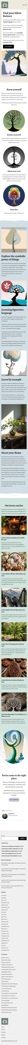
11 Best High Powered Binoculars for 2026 (13, 611)
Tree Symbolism (5, 991)
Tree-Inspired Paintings (7, 1003)
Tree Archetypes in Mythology (8, 986)
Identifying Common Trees (7, 967)
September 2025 (5, 907)
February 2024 (4, 931)
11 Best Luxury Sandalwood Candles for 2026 (13, 539)
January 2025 (4, 924)
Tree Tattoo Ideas (5, 1000)
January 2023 (4, 947)
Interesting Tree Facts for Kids (8, 969)
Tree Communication (6, 988)
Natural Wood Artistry (6, 974)
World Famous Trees (6, 1012)
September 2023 (5, 940)
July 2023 (3, 945)
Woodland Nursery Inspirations (9, 1010)
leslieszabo (11, 813)
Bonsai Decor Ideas (6, 960)
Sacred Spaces (4, 981)
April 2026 (4, 900)
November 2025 (5, 902)
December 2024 (5, 926)
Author (3, 810)
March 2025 (4, 919)
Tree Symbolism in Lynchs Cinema (9, 998)
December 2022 (5, 950)
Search (3, 836)
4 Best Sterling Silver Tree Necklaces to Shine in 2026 (14, 715)
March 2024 (4, 928)
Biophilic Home (5, 957)
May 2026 (3, 898)
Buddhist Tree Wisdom (7, 964)
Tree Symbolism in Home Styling (9, 993)
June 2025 (3, 914)
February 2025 (4, 921)
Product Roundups (6, 979)
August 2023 (4, 943)
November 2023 (5, 936)
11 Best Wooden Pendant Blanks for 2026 (12, 681)
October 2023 (4, 938)
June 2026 (3, 895)
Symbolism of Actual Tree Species (9, 983)
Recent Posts (9, 810)
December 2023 (5, 933)
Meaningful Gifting (6, 972)
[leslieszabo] (5, 816)
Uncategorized (4, 1005)
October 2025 (4, 905)
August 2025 (4, 909)
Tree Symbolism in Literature (8, 995)
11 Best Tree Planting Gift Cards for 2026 (12, 645)
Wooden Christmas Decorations (9, 1007)
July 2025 (3, 912)
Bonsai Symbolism (5, 962)
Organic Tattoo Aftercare (7, 976)
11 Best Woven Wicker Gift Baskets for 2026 (13, 575)
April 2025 (3, 917)
